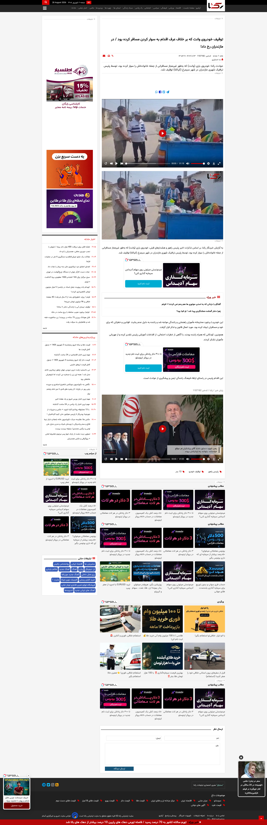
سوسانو (218, 800)
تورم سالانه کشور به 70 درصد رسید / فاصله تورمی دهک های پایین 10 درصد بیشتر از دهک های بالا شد (126, 822)
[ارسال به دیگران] (104, 56)
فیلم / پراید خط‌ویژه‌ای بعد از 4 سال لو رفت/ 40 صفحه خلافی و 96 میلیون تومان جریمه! (68, 299)
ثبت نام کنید (143, 283)
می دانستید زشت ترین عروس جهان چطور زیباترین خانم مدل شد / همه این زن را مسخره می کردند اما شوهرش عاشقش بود (67, 375)
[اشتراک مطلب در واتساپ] (156, 92)
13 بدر (178, 471)
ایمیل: (158, 738)
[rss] (56, 785)
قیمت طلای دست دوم (66, 800)
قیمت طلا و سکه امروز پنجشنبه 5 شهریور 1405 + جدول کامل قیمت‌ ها (67, 347)
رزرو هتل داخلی (88, 574)
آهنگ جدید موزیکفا (70, 574)
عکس (92, 8)
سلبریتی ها (90, 564)
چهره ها (108, 8)
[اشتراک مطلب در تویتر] (163, 92)
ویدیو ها (99, 8)
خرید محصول (17, 805)
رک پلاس (139, 8)
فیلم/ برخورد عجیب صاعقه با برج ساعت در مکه (70, 312)
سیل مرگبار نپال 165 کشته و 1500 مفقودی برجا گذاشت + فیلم (67, 279)
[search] (45, 2)
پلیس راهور (213, 471)
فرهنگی (164, 8)
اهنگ (74, 569)
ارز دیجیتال (90, 569)
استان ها (117, 8)
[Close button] (28, 775)
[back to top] (261, 818)
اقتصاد (178, 8)
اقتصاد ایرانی (76, 564)
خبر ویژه (211, 297)
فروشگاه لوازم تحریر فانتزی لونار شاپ (78, 585)
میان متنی (203, 800)
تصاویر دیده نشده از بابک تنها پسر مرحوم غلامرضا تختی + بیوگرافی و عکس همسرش (67, 436)
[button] (241, 758)
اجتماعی (147, 8)
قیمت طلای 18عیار (90, 800)
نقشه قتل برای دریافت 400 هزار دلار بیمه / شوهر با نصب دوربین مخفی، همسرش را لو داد (69, 249)
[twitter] (48, 785)
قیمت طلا (140, 800)
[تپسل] (126, 259)
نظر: (217, 745)
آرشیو (198, 8)
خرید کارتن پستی (87, 579)
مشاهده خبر (110, 452)
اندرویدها (69, 590)
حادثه (74, 8)
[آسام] (75, 816)
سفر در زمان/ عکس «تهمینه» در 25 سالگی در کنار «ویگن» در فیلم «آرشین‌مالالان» (252, 787)
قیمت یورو (110, 800)
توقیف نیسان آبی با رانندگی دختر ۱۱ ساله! (73, 307)
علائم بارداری (51, 569)
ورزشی (171, 8)
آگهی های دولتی (198, 805)
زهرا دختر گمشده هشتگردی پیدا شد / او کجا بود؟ (199, 311)
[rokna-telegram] (44, 785)
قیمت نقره (217, 805)
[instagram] (52, 785)
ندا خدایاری (216, 59)
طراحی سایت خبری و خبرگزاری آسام (56, 816)
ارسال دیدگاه (119, 768)
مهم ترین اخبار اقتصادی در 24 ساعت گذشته (72, 354)
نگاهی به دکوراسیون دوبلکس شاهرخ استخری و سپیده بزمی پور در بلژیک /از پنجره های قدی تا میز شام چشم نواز (68, 389)
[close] (200, 822)
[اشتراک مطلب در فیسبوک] (159, 92)
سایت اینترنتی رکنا (125, 816)
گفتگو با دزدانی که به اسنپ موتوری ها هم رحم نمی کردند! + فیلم (191, 304)
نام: (217, 738)
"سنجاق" (219, 785)
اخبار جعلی (83, 8)
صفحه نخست (188, 8)
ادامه (45, 328)
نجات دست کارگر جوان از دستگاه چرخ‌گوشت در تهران (67, 272)
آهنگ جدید (64, 569)
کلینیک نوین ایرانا (69, 579)
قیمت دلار (125, 800)
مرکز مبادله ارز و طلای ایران (163, 800)
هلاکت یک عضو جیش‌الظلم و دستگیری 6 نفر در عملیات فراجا (67, 259)
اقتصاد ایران (186, 800)
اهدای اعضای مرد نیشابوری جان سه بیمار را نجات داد (69, 266)
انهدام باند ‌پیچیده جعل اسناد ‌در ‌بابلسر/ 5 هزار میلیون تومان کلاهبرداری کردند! (68, 289)
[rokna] (216, 5)
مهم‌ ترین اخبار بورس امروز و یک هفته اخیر (72, 399)
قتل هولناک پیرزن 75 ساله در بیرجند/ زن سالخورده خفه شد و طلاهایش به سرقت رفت (67, 320)
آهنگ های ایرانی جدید (85, 590)
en (89, 2)
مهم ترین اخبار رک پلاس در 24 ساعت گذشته (71, 404)
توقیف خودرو (195, 471)
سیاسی (156, 8)
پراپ (81, 569)
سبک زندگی (128, 8)
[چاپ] (109, 56)
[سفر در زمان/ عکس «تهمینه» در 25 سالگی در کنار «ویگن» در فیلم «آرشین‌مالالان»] (251, 769)
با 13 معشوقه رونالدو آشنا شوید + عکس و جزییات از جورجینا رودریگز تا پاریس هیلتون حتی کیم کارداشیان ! (68, 412)
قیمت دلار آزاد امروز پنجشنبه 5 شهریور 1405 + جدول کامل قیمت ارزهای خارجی (68, 362)
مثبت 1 (55, 579)
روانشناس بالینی (61, 564)
